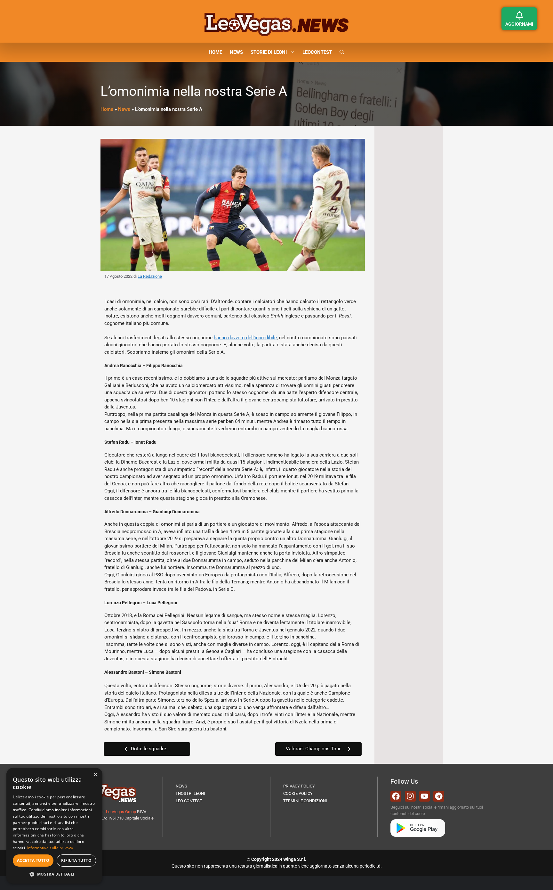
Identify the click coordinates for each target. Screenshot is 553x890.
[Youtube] (424, 796)
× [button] (95, 774)
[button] (342, 52)
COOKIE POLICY (298, 793)
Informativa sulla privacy (50, 848)
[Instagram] (410, 796)
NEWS (236, 52)
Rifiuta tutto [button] (76, 860)
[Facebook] (395, 796)
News (124, 109)
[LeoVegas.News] (276, 24)
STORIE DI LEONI (269, 52)
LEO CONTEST (189, 800)
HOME (215, 52)
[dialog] (54, 826)
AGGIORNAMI (519, 24)
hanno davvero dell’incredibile (245, 338)
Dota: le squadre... (150, 749)
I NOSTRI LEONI (190, 793)
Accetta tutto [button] (33, 860)
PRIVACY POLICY (299, 786)
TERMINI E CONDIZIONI (305, 800)
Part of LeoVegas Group (114, 811)
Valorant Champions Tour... (315, 749)
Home (106, 109)
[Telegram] (438, 796)
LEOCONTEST (317, 52)
